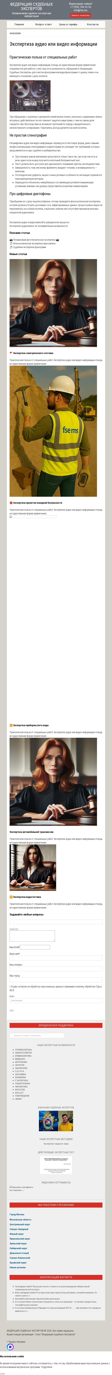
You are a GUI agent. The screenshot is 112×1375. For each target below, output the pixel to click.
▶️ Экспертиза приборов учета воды (29, 725)
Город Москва (17, 1214)
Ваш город (15, 975)
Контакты (93, 24)
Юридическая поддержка (56, 1025)
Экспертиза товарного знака (56, 1144)
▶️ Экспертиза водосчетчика (25, 896)
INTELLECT (19, 1093)
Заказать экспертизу (80, 15)
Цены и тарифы (68, 24)
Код (16, 929)
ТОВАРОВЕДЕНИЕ (22, 1096)
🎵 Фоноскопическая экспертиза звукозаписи (32, 243)
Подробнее (46, 1367)
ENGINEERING (20, 1077)
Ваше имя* (15, 953)
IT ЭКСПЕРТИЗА (21, 1080)
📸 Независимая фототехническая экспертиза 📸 (34, 239)
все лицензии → (17, 1190)
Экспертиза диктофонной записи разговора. (41, 1299)
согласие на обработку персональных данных (40, 986)
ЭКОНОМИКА (20, 1074)
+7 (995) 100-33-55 (80, 7)
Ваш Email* (15, 947)
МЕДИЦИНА (20, 1059)
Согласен (2, 1373)
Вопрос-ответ (44, 24)
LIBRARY (18, 1099)
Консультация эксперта (56, 1277)
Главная (19, 24)
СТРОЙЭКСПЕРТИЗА (23, 1050)
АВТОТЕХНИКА (21, 1062)
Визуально (12, 929)
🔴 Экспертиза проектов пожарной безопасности (36, 502)
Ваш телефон (16, 964)
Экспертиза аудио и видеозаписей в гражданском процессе (39, 222)
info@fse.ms (80, 10)
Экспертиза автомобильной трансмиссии (31, 831)
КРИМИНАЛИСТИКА (23, 1056)
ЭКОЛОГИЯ (19, 1065)
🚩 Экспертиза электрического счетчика (31, 353)
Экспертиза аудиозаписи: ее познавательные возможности (39, 226)
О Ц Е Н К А (19, 1071)
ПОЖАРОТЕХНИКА (22, 1083)
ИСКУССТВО (20, 1089)
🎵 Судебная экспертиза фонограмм (28, 247)
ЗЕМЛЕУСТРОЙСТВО (23, 1053)
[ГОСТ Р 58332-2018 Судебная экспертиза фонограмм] (56, 1174)
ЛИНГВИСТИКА (21, 1086)
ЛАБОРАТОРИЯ (21, 1068)
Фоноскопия (15, 33)
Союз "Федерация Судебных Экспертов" (55, 1334)
